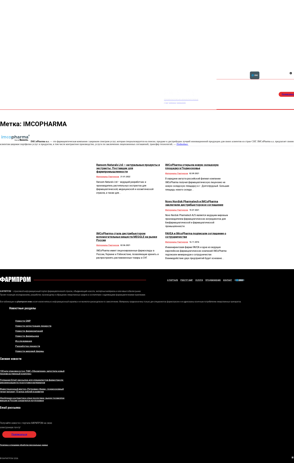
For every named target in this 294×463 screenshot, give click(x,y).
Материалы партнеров (107, 176)
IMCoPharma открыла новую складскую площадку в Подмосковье (192, 166)
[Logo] (15, 279)
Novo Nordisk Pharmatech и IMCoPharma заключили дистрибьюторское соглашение (194, 203)
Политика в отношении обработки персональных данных (24, 445)
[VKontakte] (287, 73)
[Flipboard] (287, 70)
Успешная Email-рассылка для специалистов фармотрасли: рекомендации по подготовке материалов (32, 381)
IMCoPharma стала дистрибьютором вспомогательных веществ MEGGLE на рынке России (126, 237)
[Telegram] (278, 458)
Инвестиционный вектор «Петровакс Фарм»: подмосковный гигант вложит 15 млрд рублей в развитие (32, 390)
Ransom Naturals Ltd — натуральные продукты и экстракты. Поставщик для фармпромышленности (128, 168)
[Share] (291, 70)
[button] (276, 71)
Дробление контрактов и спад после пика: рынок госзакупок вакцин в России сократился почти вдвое (32, 399)
